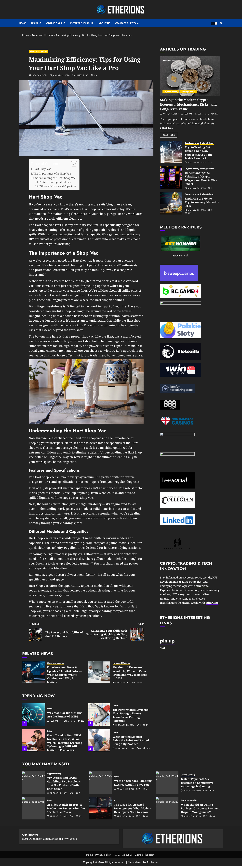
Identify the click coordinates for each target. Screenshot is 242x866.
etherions (212, 602)
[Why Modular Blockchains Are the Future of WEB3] (33, 714)
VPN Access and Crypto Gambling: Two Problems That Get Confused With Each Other (64, 783)
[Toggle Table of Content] (72, 164)
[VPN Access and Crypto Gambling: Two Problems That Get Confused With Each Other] (33, 782)
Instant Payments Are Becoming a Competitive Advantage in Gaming (197, 782)
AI (115, 800)
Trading (36, 23)
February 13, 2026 (193, 114)
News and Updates (38, 51)
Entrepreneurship (82, 23)
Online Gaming (55, 23)
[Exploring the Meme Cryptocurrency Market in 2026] (171, 203)
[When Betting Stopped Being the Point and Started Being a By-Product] (99, 740)
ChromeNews (135, 862)
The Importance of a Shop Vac (52, 173)
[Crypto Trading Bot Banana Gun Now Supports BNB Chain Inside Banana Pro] (171, 152)
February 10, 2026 (124, 748)
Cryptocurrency (171, 91)
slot (162, 648)
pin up (167, 640)
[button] (221, 23)
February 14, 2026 (59, 721)
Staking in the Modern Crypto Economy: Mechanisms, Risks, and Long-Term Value (188, 104)
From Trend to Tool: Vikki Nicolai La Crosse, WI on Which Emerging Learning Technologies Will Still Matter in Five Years (64, 743)
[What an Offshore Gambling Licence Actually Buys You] (100, 782)
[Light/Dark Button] (214, 23)
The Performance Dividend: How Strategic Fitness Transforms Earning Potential (131, 715)
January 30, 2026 (197, 163)
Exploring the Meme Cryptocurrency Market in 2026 (202, 202)
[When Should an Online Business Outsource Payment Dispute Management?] (167, 808)
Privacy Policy (103, 855)
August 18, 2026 (125, 816)
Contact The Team (126, 23)
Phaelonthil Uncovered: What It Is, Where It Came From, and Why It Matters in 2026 (130, 672)
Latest (49, 708)
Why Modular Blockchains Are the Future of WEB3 (64, 714)
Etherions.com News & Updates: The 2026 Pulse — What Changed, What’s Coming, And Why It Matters (64, 674)
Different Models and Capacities (57, 186)
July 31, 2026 (121, 683)
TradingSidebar (188, 91)
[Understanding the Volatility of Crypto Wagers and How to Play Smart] (171, 177)
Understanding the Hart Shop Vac (54, 178)
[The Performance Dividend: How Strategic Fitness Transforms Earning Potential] (99, 714)
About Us (104, 23)
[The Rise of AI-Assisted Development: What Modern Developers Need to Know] (100, 808)
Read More (169, 134)
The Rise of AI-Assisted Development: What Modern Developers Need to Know (133, 808)
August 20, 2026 (58, 816)
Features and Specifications (55, 182)
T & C (116, 855)
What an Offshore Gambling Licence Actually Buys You (133, 782)
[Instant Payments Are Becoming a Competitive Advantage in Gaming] (167, 782)
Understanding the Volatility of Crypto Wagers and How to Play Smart (201, 178)
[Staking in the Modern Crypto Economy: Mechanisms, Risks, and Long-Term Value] (190, 76)
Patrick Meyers (39, 75)
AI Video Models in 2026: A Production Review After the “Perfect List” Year (66, 808)
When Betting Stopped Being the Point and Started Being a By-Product (131, 740)
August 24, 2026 (58, 793)
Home (22, 23)
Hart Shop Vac (42, 169)
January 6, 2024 (61, 75)
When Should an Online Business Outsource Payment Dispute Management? (200, 808)
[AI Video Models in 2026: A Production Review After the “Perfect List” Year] (33, 808)
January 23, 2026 (197, 210)
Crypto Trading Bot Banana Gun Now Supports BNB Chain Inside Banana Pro (198, 152)
